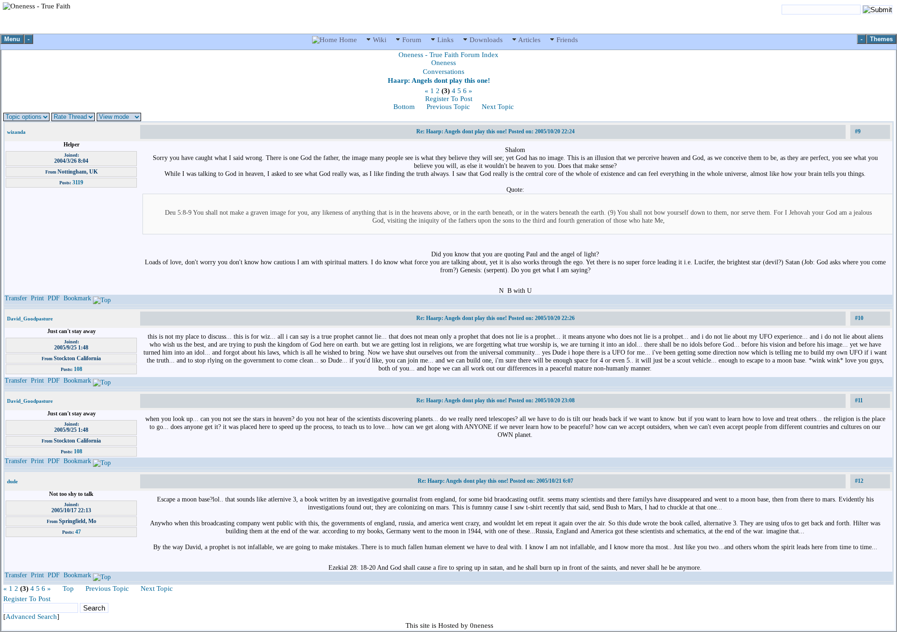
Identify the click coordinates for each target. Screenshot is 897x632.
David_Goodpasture (30, 318)
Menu (12, 39)
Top (68, 588)
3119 (77, 182)
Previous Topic (448, 106)
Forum (411, 40)
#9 (858, 131)
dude (12, 481)
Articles (529, 40)
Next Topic (498, 106)
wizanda (16, 132)
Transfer (16, 298)
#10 (859, 318)
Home (348, 40)
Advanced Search (31, 616)
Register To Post (448, 98)
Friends (566, 40)
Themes (881, 39)
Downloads (486, 40)
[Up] (102, 298)
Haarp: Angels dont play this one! (439, 80)
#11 (859, 400)
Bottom (404, 106)
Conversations (443, 71)
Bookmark (77, 298)
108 (78, 369)
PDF (54, 298)
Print (37, 298)
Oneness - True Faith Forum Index (448, 54)
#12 (859, 481)
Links (445, 40)
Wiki (379, 40)
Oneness (443, 62)
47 (78, 532)
